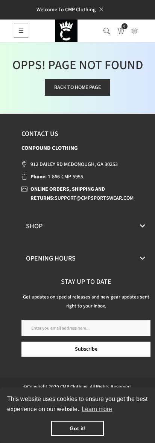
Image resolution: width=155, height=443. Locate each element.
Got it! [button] (78, 428)
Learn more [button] (97, 409)
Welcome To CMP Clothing (66, 10)
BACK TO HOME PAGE (77, 87)
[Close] (101, 9)
